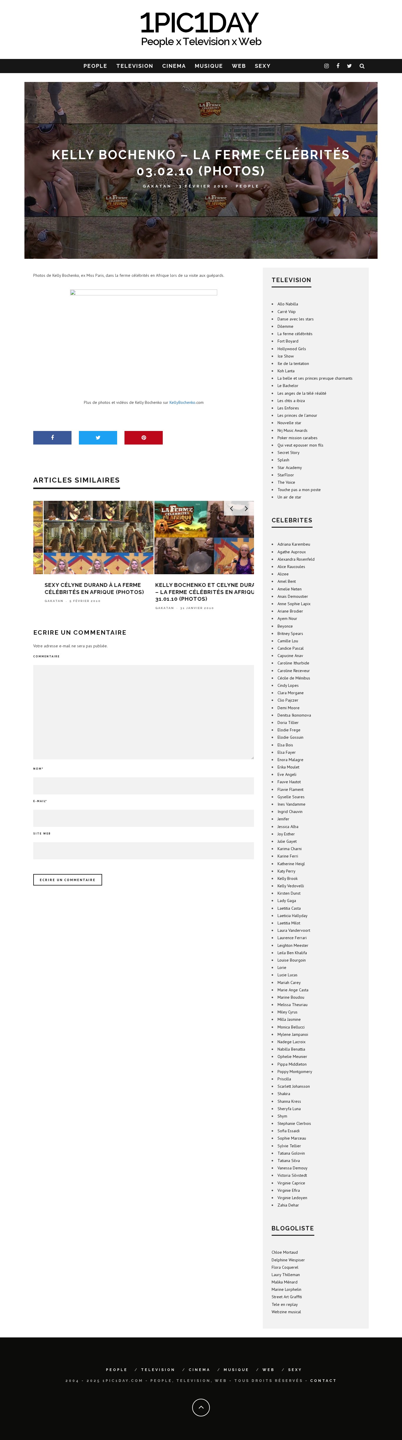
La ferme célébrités (295, 333)
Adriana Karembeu (294, 544)
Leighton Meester (293, 945)
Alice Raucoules (291, 566)
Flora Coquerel (285, 1267)
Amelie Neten (290, 589)
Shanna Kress (289, 1101)
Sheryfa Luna (289, 1108)
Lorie (282, 967)
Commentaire (46, 656)
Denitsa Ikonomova (294, 715)
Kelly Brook (288, 878)
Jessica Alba (288, 826)
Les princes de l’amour (297, 415)
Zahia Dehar (288, 1205)
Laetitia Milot (289, 923)
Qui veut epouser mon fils (300, 445)
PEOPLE (95, 66)
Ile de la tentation (293, 363)
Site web (42, 833)
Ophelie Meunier (292, 1056)
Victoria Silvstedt (292, 1175)
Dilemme (285, 326)
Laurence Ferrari (292, 937)
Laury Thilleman (286, 1274)
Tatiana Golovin (291, 1153)
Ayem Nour (287, 618)
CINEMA (174, 66)
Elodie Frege (289, 730)
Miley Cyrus (288, 1012)
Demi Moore (289, 707)
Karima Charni (290, 848)
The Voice (286, 482)
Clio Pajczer (288, 700)
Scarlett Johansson (294, 1086)
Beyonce (285, 626)
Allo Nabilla (288, 304)
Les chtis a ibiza (291, 400)
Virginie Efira (289, 1190)
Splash (283, 460)
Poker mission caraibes (298, 437)
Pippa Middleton (292, 1064)
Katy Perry (286, 871)
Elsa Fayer (287, 752)
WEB (239, 66)
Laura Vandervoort (294, 930)
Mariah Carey (289, 982)
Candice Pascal (291, 648)
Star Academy (290, 467)
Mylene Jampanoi (293, 1034)
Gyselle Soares (291, 796)
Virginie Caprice (291, 1183)
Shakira (284, 1093)
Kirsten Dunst (289, 893)
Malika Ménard (285, 1282)
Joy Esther (286, 834)
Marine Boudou (291, 997)
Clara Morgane (291, 692)
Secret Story (289, 452)
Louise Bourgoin (292, 960)
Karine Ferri (288, 856)
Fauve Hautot (289, 781)
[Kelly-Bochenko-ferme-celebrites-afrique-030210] (143, 339)
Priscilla (284, 1079)
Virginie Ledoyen (292, 1197)
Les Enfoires (288, 408)
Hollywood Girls (292, 348)
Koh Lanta (286, 370)
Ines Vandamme (291, 804)
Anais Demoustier (293, 596)
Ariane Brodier (290, 611)
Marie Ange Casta (293, 990)
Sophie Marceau (292, 1138)
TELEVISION (134, 66)
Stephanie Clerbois (294, 1123)
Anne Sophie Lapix (294, 603)
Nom (38, 769)
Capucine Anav (290, 655)
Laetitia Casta (289, 908)
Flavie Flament (290, 789)
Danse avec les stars (296, 319)
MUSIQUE (209, 66)
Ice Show (286, 356)
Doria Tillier (288, 722)
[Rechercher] (362, 66)
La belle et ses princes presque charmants (315, 378)
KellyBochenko (182, 402)
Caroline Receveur (294, 670)
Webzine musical (286, 1311)
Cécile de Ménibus (294, 678)
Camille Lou (288, 641)
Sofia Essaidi (289, 1130)
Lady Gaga (287, 900)
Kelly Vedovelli (291, 885)
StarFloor (286, 475)
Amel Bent (287, 581)
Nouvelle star (289, 422)
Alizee (283, 574)
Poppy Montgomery (295, 1071)
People (248, 186)
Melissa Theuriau (293, 1004)
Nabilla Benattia (291, 1049)
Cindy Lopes (288, 685)
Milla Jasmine (289, 1019)
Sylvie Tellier (289, 1145)
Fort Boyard (288, 341)
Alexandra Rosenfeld (296, 559)
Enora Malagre (290, 759)
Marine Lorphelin (286, 1289)
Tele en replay (285, 1304)
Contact (323, 1381)
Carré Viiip (287, 311)
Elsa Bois (285, 745)
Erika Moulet (288, 767)
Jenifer (283, 819)
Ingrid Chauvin (290, 811)
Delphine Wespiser (288, 1260)
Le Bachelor (288, 385)
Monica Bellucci (291, 1027)
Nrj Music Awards (293, 430)
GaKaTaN (157, 186)
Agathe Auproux (292, 551)
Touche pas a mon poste (299, 489)
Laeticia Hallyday (293, 915)
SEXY (263, 66)
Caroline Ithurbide (293, 663)
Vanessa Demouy (293, 1168)
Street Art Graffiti (287, 1296)
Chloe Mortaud (285, 1252)
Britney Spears (290, 633)
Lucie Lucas (288, 974)
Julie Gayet (287, 841)
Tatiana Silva (289, 1160)
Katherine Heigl (291, 863)
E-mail (40, 801)
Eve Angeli (287, 774)
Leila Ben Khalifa (292, 952)
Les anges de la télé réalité (302, 393)
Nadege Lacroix (291, 1041)
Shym (282, 1116)
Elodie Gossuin (290, 737)
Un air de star (289, 497)
